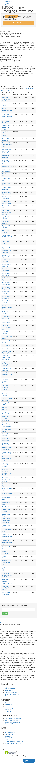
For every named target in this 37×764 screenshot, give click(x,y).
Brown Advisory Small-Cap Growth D (7, 162)
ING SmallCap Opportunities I (6, 312)
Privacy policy (9, 731)
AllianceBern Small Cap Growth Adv (7, 110)
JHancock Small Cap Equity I (6, 352)
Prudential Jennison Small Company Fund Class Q (6, 472)
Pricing (7, 3)
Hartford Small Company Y (6, 301)
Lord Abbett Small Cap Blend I (7, 399)
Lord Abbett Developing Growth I (5, 393)
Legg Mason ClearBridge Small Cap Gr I (7, 363)
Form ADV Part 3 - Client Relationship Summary (14, 740)
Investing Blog (9, 704)
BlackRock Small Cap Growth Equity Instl (6, 151)
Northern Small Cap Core (6, 435)
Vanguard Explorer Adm (6, 552)
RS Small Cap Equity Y (6, 498)
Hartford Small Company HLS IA (7, 288)
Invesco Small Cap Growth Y (6, 322)
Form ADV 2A (9, 738)
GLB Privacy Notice (10, 732)
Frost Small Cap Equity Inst (6, 251)
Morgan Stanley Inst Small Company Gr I (6, 418)
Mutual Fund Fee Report (12, 720)
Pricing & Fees (9, 690)
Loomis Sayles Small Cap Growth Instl (7, 374)
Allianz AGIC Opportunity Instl (6, 122)
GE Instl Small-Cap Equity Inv (6, 256)
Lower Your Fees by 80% (12, 694)
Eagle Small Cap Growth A (6, 217)
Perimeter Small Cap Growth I (6, 448)
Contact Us (8, 711)
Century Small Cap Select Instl (6, 170)
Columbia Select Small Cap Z (6, 188)
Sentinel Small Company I (6, 515)
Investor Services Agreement (13, 743)
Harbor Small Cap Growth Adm (7, 265)
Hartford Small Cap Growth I (6, 274)
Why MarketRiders (10, 689)
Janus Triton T (6, 345)
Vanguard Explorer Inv (5, 557)
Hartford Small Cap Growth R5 (6, 279)
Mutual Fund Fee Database (13, 722)
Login (8, 11)
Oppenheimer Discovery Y (6, 444)
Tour (6, 5)
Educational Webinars (11, 724)
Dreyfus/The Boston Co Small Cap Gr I (6, 212)
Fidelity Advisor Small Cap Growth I (7, 237)
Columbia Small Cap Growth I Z (6, 193)
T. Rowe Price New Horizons (6, 526)
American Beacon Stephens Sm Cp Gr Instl (7, 127)
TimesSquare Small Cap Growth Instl (7, 536)
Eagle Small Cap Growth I (6, 227)
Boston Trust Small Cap (5, 156)
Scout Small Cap (6, 507)
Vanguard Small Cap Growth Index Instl (7, 562)
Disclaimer (8, 736)
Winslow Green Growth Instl (6, 593)
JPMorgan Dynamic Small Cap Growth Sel (6, 357)
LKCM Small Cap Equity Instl (6, 369)
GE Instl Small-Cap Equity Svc (6, 260)
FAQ (6, 706)
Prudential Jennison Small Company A (6, 465)
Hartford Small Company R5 (6, 297)
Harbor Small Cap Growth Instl (7, 269)
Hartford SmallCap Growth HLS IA (7, 307)
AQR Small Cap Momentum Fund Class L (7, 133)
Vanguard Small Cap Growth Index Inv (7, 568)
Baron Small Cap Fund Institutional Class (7, 144)
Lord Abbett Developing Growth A (5, 381)
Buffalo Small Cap (7, 166)
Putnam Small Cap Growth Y (6, 485)
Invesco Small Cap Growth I (6, 317)
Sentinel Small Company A (6, 510)
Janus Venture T (6, 348)
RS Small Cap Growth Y (6, 503)
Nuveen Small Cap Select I (6, 439)
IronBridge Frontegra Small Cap (6, 327)
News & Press (9, 708)
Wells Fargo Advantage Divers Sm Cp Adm (7, 575)
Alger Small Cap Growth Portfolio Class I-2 (6, 99)
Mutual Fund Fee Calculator (13, 718)
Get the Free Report (18, 23)
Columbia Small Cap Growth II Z (6, 202)
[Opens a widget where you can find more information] (29, 761)
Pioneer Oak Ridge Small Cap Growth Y (6, 458)
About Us (7, 703)
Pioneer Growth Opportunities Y (6, 453)
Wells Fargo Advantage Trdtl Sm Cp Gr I (6, 588)
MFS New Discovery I (5, 408)
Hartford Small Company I (6, 292)
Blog (6, 7)
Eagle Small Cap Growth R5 (6, 231)
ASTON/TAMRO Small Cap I (6, 139)
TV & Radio (8, 710)
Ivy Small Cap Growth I (6, 332)
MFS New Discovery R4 (5, 413)
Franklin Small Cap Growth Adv (6, 247)
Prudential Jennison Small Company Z (6, 479)
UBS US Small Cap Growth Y (6, 548)
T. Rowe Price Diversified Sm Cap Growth (6, 520)
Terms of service (9, 734)
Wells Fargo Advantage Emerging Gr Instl (7, 581)
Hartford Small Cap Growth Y (6, 283)
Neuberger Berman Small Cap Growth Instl (6, 424)
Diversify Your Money (11, 692)
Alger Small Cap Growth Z (6, 104)
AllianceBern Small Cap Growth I (7, 116)
